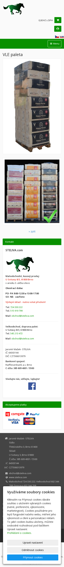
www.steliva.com (18, 477)
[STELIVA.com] (32, 8)
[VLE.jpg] (32, 106)
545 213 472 (16, 333)
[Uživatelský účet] (57, 29)
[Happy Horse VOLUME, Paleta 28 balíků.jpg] (32, 191)
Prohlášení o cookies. (19, 533)
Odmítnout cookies (33, 550)
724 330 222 (16, 307)
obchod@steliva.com (23, 315)
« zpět (32, 231)
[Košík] (57, 20)
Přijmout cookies (33, 557)
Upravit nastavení (33, 542)
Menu (56, 43)
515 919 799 (16, 310)
